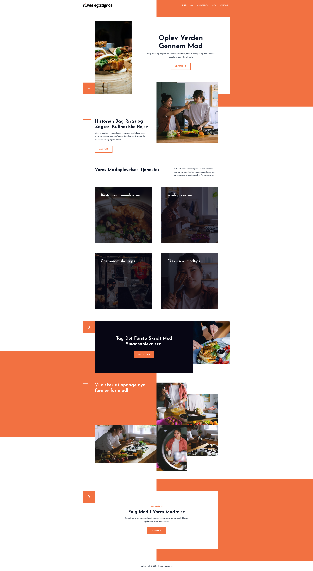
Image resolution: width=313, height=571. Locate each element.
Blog (214, 5)
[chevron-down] (89, 88)
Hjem (184, 5)
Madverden (202, 5)
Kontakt (224, 5)
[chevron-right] (89, 327)
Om (191, 5)
